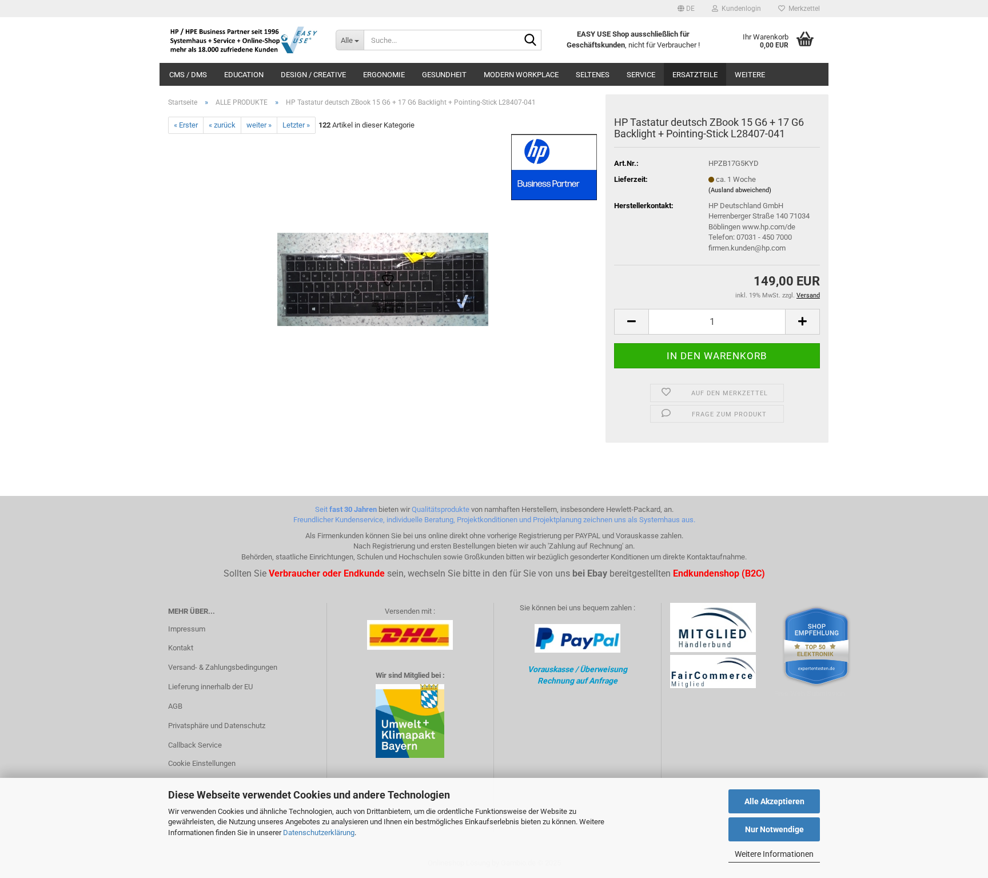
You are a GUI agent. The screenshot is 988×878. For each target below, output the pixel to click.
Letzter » (296, 125)
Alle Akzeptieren (774, 801)
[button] (686, 8)
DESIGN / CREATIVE (313, 74)
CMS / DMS (188, 74)
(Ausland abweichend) (739, 190)
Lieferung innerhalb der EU (210, 686)
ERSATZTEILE (695, 74)
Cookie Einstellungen (202, 763)
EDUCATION (244, 74)
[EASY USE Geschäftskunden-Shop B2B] (243, 40)
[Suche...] (530, 40)
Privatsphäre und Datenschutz (216, 725)
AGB (175, 706)
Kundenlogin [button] (739, 9)
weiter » (259, 125)
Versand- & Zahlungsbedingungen (222, 667)
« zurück (222, 125)
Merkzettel (802, 9)
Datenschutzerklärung (318, 832)
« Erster (186, 125)
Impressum (186, 629)
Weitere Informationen (774, 854)
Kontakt (180, 647)
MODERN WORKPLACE (521, 74)
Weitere (750, 74)
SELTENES (592, 74)
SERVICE (641, 74)
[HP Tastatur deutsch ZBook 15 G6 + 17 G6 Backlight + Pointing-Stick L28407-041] (382, 262)
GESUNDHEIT (444, 74)
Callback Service (195, 745)
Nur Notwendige (774, 829)
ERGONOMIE (384, 74)
